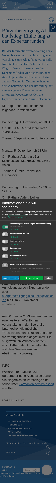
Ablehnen (48, 278)
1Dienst (14, 230)
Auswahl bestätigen (11, 278)
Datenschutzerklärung (17, 217)
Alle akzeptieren (31, 278)
